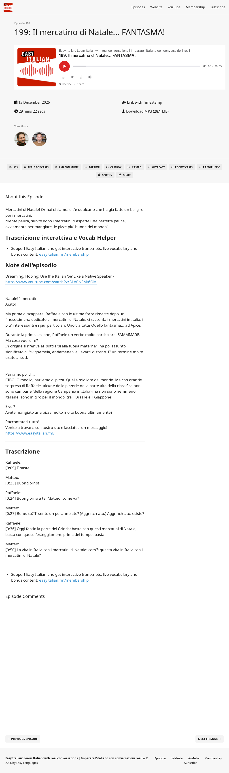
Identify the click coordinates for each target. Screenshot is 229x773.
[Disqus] (75, 662)
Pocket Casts (184, 167)
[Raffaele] (39, 140)
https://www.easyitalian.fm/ (30, 433)
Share (127, 175)
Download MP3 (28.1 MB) (147, 111)
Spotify (107, 175)
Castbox (115, 167)
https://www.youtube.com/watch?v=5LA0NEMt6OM (51, 281)
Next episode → (209, 739)
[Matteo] (21, 140)
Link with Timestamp (144, 102)
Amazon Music (68, 167)
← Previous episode (23, 739)
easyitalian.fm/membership (64, 254)
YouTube (174, 7)
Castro (137, 167)
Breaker (94, 167)
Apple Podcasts (38, 167)
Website (156, 7)
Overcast (158, 167)
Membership (195, 7)
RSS (15, 167)
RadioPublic (211, 167)
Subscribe (217, 7)
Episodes (138, 7)
